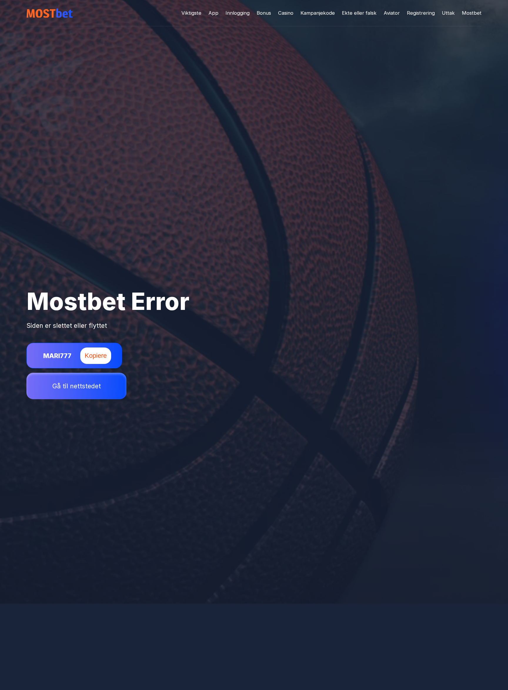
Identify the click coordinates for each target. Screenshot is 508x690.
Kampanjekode (317, 13)
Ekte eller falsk (359, 13)
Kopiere (96, 355)
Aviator (392, 13)
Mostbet (472, 13)
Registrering (421, 13)
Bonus (264, 13)
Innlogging (237, 13)
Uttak (448, 13)
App (213, 13)
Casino (285, 13)
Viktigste (191, 13)
